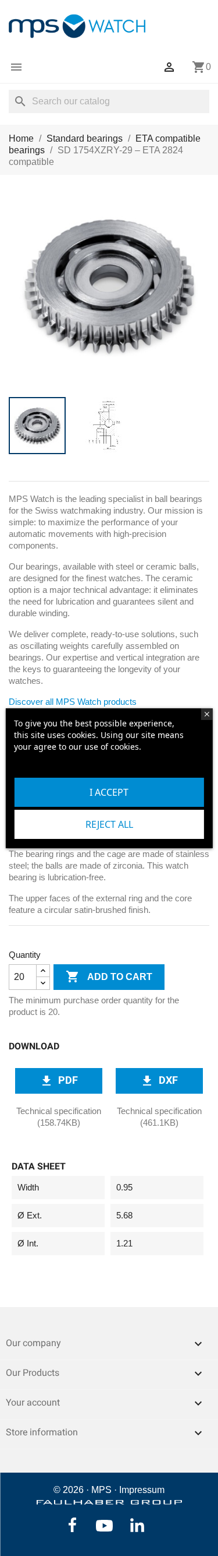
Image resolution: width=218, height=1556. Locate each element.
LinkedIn (137, 1525)
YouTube (104, 1525)
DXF (159, 1080)
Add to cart (109, 977)
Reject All (109, 824)
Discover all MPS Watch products (73, 702)
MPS (101, 1490)
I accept (109, 792)
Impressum (142, 1490)
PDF (59, 1080)
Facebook (72, 1525)
